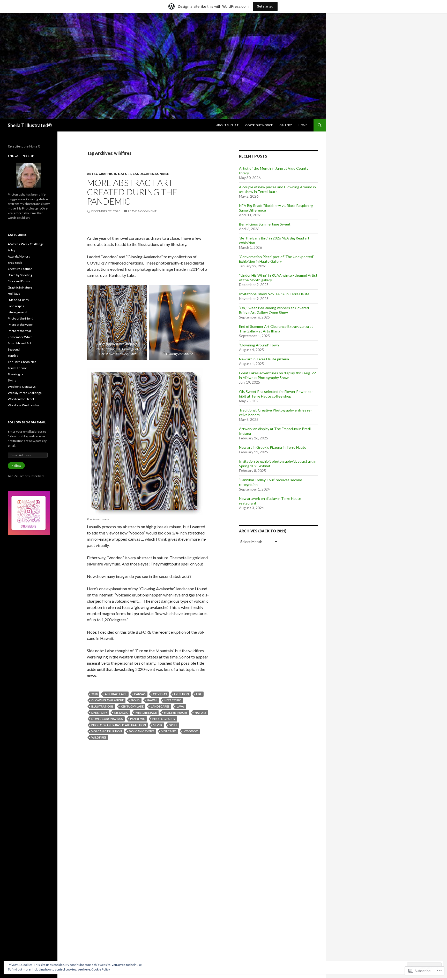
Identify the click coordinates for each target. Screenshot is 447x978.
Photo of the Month (21, 318)
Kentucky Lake (132, 706)
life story (99, 712)
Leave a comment (142, 211)
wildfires (98, 737)
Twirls (12, 380)
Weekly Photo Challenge (25, 393)
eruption (181, 694)
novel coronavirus (107, 718)
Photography (163, 718)
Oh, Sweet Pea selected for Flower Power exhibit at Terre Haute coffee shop (276, 393)
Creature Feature (20, 269)
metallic (121, 712)
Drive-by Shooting (20, 275)
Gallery (285, 125)
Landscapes (143, 174)
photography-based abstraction (118, 725)
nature (200, 712)
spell (173, 725)
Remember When (20, 337)
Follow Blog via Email (27, 422)
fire (199, 694)
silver (157, 725)
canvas (140, 694)
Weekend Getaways (22, 387)
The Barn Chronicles (22, 362)
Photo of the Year (19, 331)
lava (180, 706)
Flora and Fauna (19, 281)
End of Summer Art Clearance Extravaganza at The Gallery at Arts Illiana (276, 328)
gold (135, 700)
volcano (168, 731)
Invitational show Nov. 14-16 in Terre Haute (274, 294)
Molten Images (176, 712)
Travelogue (15, 374)
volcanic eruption (106, 731)
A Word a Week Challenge (26, 244)
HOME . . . (304, 125)
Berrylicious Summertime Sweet (264, 224)
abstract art (116, 694)
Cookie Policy (100, 969)
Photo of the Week (20, 325)
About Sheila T (227, 125)
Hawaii (152, 700)
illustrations (102, 706)
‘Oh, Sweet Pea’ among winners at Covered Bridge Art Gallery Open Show (274, 310)
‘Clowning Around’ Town (259, 345)
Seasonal (14, 349)
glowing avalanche (107, 700)
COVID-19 (160, 694)
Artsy (92, 174)
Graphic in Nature (115, 174)
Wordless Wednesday (23, 405)
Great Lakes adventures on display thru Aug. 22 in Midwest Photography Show (277, 375)
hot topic (173, 700)
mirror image (146, 712)
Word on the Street (21, 399)
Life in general (17, 312)
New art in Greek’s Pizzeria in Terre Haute (272, 447)
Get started (265, 6)
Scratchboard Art (19, 343)
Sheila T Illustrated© (30, 125)
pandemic (137, 718)
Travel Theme (17, 368)
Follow (16, 466)
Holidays (14, 294)
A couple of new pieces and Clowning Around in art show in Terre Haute (277, 189)
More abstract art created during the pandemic (132, 191)
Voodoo (191, 731)
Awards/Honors (19, 256)
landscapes (160, 706)
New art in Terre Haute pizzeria (264, 359)
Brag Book (15, 263)
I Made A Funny (18, 300)
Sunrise (162, 174)
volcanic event (141, 731)
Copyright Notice (259, 125)
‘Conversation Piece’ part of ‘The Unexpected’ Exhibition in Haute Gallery (276, 258)
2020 (94, 694)
